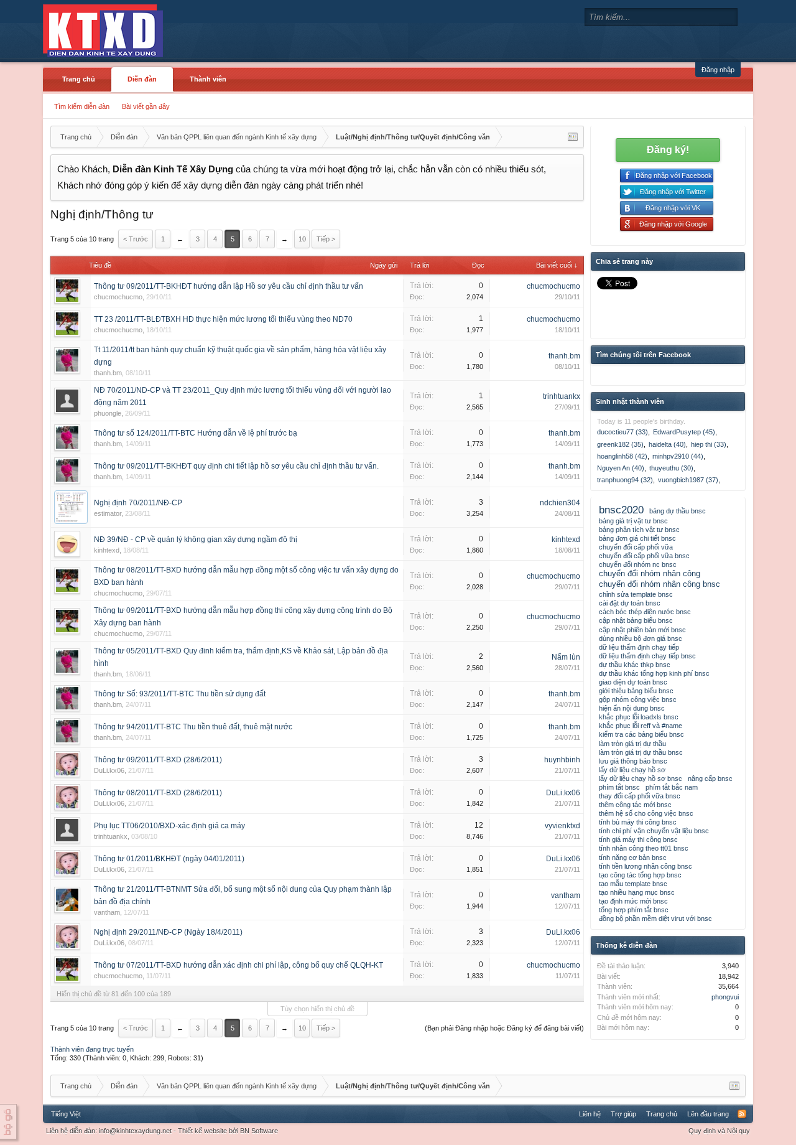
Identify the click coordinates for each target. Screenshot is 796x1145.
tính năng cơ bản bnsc (633, 857)
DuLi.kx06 (109, 770)
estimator (107, 513)
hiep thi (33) (708, 444)
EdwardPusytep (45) (684, 432)
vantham (107, 912)
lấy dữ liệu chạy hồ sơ (632, 769)
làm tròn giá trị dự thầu (632, 743)
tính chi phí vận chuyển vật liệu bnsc (654, 830)
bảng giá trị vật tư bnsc (633, 521)
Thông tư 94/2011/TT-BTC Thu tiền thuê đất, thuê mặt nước (193, 726)
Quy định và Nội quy (719, 1130)
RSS (742, 1114)
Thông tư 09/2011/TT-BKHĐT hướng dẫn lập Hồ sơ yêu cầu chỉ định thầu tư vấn (228, 286)
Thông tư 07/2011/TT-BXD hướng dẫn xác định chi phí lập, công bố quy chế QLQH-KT (238, 965)
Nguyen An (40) (620, 468)
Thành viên (208, 79)
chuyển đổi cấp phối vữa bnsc (644, 555)
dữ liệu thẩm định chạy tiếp (639, 647)
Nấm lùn (566, 657)
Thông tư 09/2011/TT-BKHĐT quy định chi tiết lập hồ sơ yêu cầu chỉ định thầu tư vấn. (236, 466)
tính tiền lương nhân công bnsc (645, 866)
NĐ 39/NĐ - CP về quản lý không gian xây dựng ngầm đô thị (195, 539)
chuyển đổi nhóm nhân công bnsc (659, 584)
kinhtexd (106, 550)
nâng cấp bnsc (710, 778)
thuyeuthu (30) (671, 468)
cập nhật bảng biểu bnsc (636, 620)
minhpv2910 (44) (677, 456)
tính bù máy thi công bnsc (638, 822)
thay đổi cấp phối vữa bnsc (639, 796)
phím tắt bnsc (619, 787)
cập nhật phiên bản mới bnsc (642, 629)
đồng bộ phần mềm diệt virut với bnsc (655, 918)
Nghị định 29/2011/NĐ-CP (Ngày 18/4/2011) (168, 932)
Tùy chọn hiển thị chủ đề (317, 1008)
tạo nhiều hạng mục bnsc (637, 892)
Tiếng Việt (66, 1114)
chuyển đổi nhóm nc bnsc (638, 564)
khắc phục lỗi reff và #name (640, 725)
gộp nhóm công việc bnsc (638, 699)
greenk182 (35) (620, 444)
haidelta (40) (667, 444)
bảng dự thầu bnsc (677, 511)
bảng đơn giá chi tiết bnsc (637, 538)
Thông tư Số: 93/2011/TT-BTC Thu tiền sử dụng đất (180, 693)
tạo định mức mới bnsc (633, 901)
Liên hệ (590, 1114)
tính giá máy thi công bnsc (638, 839)
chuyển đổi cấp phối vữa (636, 547)
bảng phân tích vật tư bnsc (639, 529)
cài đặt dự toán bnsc (629, 603)
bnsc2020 (621, 509)
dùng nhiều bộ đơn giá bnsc (640, 638)
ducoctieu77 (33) (622, 432)
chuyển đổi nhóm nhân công (649, 573)
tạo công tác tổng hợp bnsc (640, 875)
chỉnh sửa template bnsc (636, 594)
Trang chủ (78, 79)
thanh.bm (108, 372)
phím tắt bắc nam (672, 787)
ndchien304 (560, 502)
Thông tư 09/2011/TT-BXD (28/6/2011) (158, 759)
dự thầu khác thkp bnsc (634, 664)
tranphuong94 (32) (625, 480)
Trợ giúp (623, 1114)
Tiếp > (326, 239)
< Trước (135, 239)
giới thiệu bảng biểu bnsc (636, 690)
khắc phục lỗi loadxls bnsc (638, 717)
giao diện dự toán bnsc (633, 682)
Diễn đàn (142, 79)
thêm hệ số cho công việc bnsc (646, 813)
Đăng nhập (717, 69)
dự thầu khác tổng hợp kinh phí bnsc (654, 673)
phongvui (725, 997)
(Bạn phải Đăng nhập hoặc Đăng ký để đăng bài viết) (504, 1028)
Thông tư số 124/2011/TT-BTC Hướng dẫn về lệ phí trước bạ (195, 433)
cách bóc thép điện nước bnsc (645, 611)
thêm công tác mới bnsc (635, 804)
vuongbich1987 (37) (688, 480)
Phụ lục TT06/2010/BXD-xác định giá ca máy (169, 825)
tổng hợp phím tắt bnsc (634, 910)
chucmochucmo (118, 297)
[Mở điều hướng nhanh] (573, 137)
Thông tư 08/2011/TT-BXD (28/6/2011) (158, 792)
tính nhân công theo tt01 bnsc (643, 848)
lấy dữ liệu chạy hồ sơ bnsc (640, 778)
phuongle (107, 413)
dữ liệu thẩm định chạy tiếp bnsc (647, 656)
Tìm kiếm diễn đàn (81, 106)
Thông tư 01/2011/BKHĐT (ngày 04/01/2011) (169, 858)
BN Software (259, 1130)
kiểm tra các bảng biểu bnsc (641, 734)
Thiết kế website (202, 1130)
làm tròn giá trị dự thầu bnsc (641, 752)
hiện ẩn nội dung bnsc (632, 708)
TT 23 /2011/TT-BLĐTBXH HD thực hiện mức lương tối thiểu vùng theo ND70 (223, 319)
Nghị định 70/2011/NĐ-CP (138, 502)
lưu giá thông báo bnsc (633, 761)
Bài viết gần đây (146, 106)
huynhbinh (562, 759)
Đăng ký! (668, 149)
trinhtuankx (561, 396)
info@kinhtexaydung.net (135, 1130)
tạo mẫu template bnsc (633, 883)
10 (302, 239)
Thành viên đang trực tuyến (92, 1049)
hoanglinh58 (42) (622, 456)
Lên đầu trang (708, 1114)
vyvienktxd (562, 825)
